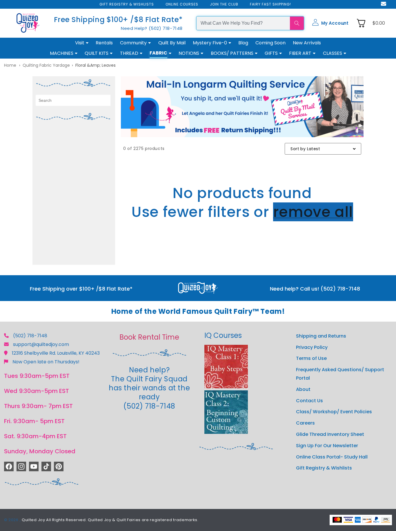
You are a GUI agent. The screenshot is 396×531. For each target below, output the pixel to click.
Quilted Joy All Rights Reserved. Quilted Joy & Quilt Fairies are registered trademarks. (110, 520)
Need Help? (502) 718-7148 (152, 28)
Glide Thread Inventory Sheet (330, 434)
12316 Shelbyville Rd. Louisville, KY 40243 (56, 353)
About (303, 389)
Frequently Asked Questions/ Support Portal (340, 373)
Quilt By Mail (172, 42)
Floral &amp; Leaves (95, 65)
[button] (330, 23)
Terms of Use (311, 358)
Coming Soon (270, 42)
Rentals (104, 42)
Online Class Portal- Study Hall (332, 457)
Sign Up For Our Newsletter (327, 445)
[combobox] (243, 23)
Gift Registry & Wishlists (324, 468)
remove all (313, 211)
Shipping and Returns (321, 336)
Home (10, 65)
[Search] (297, 23)
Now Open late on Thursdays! (45, 361)
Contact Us (309, 400)
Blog (243, 42)
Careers (305, 423)
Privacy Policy (312, 347)
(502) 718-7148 (30, 335)
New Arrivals (307, 42)
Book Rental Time (149, 337)
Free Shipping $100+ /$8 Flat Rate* (118, 20)
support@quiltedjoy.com (41, 344)
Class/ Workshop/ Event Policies (334, 411)
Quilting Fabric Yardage (46, 65)
